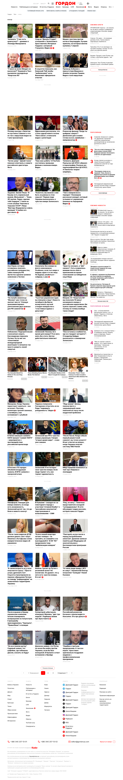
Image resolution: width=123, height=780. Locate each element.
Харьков (47, 699)
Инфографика (12, 717)
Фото (90, 7)
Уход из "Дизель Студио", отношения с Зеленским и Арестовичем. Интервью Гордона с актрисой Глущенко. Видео (46, 43)
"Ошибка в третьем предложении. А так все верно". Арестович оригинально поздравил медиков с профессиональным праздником (73, 652)
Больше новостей (103, 301)
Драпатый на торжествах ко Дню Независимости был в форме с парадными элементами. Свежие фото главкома (103, 357)
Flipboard (69, 719)
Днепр (46, 703)
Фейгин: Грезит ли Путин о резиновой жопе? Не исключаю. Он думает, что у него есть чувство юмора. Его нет (47, 572)
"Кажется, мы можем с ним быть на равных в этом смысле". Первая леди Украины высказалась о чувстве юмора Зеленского (47, 197)
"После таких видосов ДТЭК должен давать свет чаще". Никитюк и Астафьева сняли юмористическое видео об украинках (20, 538)
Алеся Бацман (71, 711)
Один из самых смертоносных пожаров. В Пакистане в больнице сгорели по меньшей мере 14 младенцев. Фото (102, 251)
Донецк (46, 695)
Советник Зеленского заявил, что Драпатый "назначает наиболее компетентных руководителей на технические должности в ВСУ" (104, 140)
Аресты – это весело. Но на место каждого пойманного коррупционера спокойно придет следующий (102, 30)
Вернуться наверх (106, 742)
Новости (14, 7)
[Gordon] (65, 3)
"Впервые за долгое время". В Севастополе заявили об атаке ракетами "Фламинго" (100, 268)
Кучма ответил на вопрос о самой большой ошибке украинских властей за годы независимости (103, 163)
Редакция (103, 688)
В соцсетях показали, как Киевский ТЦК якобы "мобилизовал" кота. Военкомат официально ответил (46, 73)
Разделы (28, 681)
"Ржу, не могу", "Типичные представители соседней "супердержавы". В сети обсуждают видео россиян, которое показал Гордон (74, 507)
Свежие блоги (96, 25)
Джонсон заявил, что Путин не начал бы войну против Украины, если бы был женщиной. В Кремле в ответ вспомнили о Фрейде (47, 650)
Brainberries (10, 378)
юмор (20, 14)
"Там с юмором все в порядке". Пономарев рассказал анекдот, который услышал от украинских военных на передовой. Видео (75, 198)
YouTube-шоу (30, 723)
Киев (46, 685)
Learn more (24, 378)
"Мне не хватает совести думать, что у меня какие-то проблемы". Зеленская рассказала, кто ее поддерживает (103, 345)
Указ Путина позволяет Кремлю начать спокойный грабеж (102, 63)
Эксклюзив (80, 7)
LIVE (72, 7)
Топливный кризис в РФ (35, 10)
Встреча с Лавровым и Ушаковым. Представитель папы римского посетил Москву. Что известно (102, 294)
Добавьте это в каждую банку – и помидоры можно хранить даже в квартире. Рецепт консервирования (104, 333)
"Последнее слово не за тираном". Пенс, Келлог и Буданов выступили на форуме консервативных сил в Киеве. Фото (104, 174)
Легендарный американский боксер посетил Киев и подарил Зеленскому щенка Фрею (104, 185)
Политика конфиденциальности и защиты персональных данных (87, 693)
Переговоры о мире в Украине (56, 10)
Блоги (58, 7)
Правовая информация (107, 695)
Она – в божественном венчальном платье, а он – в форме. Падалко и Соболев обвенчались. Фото (103, 313)
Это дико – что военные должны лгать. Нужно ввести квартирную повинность (101, 39)
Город (46, 681)
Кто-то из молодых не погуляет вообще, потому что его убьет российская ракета (101, 48)
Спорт (10, 699)
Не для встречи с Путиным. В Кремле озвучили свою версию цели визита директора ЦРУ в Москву (102, 285)
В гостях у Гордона (47, 7)
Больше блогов (102, 69)
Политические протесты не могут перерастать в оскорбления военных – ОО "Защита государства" (102, 233)
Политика (11, 688)
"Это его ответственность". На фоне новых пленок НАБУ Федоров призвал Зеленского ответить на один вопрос (104, 152)
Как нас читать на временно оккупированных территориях (105, 702)
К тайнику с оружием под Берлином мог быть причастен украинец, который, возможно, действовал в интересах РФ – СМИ (102, 277)
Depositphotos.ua (34, 756)
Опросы (104, 7)
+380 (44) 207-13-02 (49, 742)
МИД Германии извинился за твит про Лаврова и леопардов (75, 470)
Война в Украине (13, 685)
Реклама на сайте (105, 692)
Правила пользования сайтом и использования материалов (88, 685)
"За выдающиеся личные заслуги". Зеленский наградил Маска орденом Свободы (102, 260)
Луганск (47, 710)
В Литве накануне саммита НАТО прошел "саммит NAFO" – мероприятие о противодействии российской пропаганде (20, 440)
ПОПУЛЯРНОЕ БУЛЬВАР (99, 306)
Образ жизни (12, 710)
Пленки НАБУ (91, 10)
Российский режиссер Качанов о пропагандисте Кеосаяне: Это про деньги (74, 614)
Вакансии (103, 685)
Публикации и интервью (28, 7)
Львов (46, 688)
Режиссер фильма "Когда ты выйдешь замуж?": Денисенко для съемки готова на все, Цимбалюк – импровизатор (75, 135)
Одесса (46, 692)
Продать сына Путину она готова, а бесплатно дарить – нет (101, 56)
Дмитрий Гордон (72, 685)
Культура (11, 703)
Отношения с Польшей (76, 10)
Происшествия (13, 713)
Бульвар (66, 7)
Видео (96, 7)
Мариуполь (48, 706)
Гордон (10, 14)
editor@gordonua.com (80, 742)
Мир (9, 695)
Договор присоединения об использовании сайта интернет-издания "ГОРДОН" (88, 701)
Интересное (11, 721)
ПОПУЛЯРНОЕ (95, 132)
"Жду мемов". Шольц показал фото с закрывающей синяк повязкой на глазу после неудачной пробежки (73, 408)
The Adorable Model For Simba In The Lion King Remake (15, 374)
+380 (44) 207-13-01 (18, 742)
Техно (9, 706)
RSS (67, 722)
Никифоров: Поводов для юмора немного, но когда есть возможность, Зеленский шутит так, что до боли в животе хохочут (20, 507)
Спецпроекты (30, 726)
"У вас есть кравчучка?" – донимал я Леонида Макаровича (18, 41)
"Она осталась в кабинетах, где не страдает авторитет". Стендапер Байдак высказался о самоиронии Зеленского (75, 336)
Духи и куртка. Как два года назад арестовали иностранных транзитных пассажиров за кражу (102, 241)
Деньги (10, 692)
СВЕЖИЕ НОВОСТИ (98, 205)
